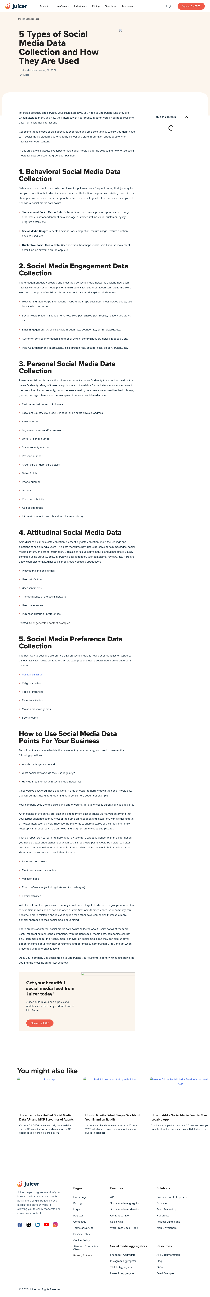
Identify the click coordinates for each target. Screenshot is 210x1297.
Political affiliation (32, 674)
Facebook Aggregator (123, 1255)
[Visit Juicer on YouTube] (46, 1224)
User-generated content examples (49, 623)
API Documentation (168, 1255)
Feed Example (165, 1273)
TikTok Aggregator (121, 1267)
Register (78, 1215)
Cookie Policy (81, 1240)
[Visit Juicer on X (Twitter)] (28, 1224)
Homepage (80, 1197)
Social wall (116, 1222)
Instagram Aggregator (123, 1261)
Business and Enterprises (171, 1197)
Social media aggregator (124, 1203)
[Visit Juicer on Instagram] (55, 1224)
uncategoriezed (31, 18)
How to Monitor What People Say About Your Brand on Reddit (112, 1117)
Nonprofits (163, 1215)
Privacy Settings (83, 1255)
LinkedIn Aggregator (122, 1273)
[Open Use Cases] (68, 6)
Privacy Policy (81, 1234)
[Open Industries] (86, 6)
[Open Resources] (135, 6)
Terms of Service (83, 1228)
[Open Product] (50, 6)
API (112, 1197)
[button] (186, 117)
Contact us (79, 1222)
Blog (20, 18)
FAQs (160, 1267)
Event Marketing (166, 1209)
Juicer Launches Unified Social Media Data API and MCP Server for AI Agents (46, 1117)
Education (162, 1203)
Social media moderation (125, 1209)
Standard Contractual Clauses (86, 1247)
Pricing (77, 1203)
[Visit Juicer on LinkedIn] (37, 1224)
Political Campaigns (168, 1222)
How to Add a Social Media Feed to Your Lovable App (179, 1117)
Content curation (120, 1215)
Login (76, 1209)
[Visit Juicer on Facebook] (19, 1224)
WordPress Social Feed (124, 1228)
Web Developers (166, 1228)
